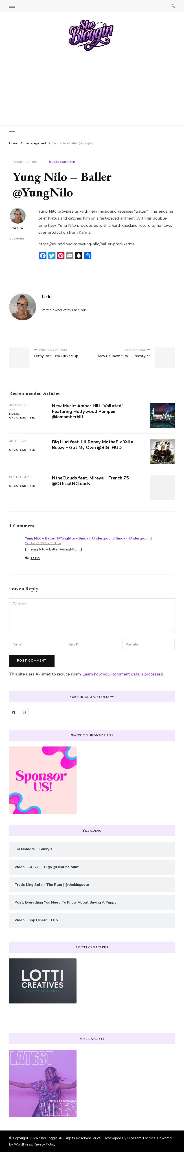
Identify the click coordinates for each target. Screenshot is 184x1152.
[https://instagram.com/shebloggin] (24, 712)
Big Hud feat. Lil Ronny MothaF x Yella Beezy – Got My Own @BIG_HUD (92, 445)
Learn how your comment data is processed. (123, 674)
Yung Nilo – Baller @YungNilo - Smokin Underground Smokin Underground (88, 538)
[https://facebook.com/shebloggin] (13, 712)
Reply (35, 558)
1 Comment (17, 238)
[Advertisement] (92, 85)
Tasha (17, 228)
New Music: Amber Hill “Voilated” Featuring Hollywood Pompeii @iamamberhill (87, 411)
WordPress (23, 1144)
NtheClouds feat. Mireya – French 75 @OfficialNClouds (90, 481)
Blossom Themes (141, 1138)
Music (14, 414)
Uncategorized (62, 162)
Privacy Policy (44, 1144)
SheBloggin (48, 1138)
